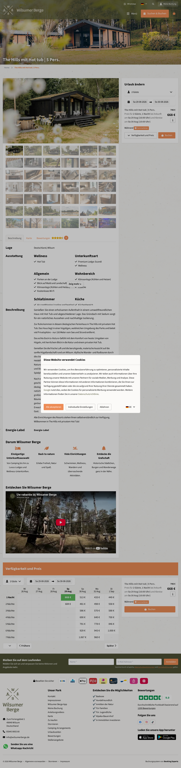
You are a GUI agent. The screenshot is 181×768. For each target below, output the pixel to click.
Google (47, 390)
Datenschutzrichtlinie (88, 394)
